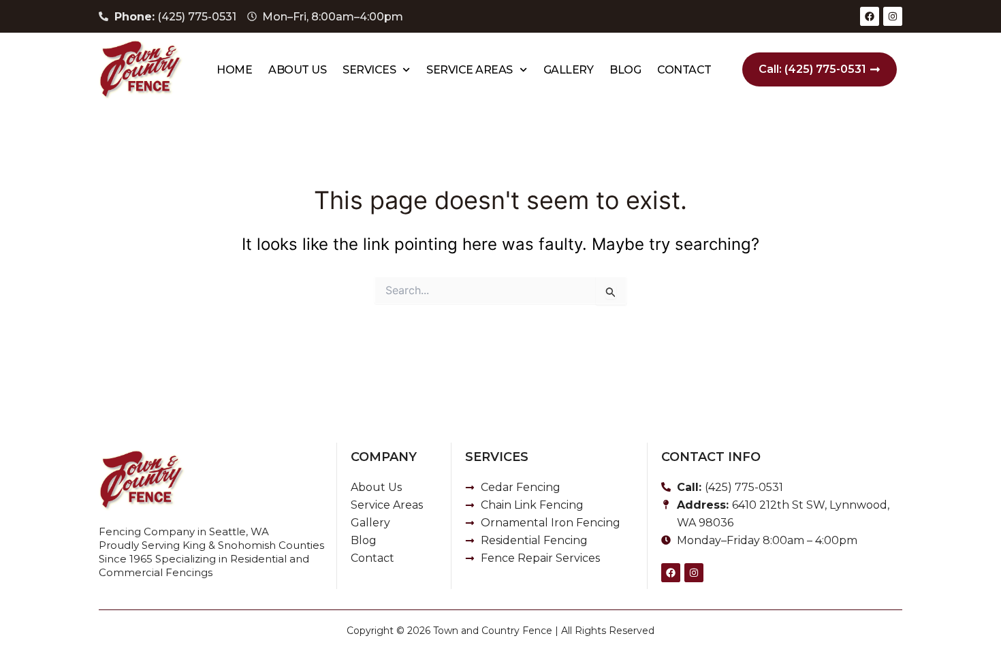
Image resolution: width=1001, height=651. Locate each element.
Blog (625, 69)
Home (234, 69)
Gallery (568, 69)
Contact (684, 69)
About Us (297, 69)
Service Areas (469, 69)
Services (369, 69)
